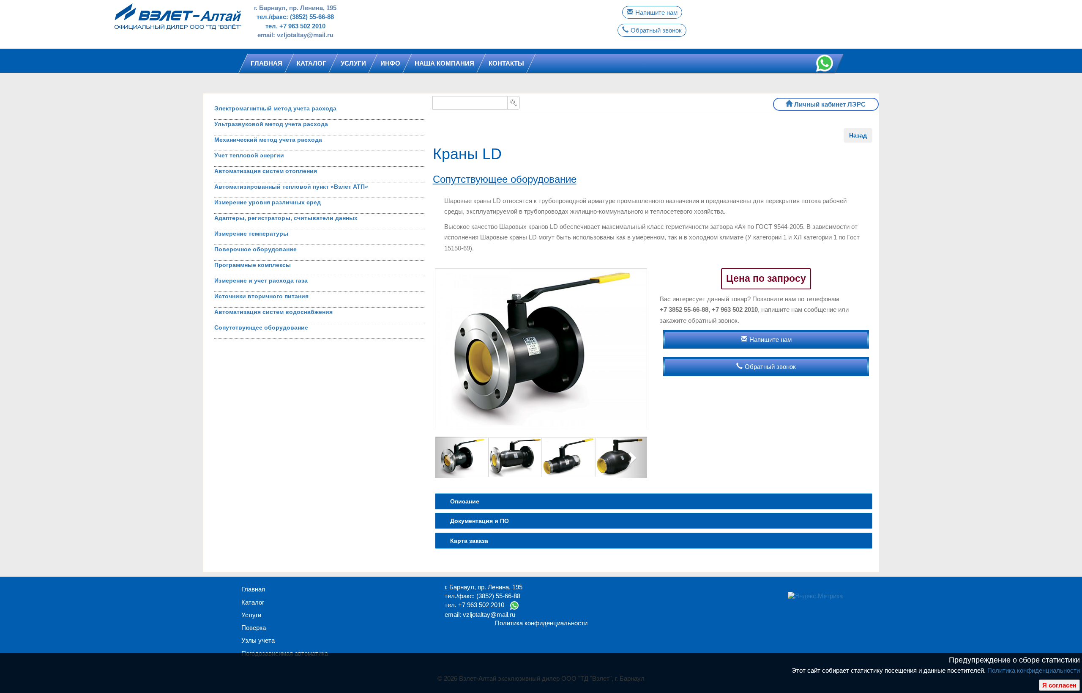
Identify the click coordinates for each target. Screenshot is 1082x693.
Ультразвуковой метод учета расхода (271, 124)
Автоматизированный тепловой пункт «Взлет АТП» (291, 186)
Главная (253, 589)
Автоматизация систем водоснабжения (273, 311)
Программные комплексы (252, 264)
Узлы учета (258, 640)
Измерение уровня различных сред (267, 202)
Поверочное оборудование (255, 249)
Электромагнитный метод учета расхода (275, 108)
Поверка (253, 627)
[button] (451, 457)
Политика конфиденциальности (1033, 670)
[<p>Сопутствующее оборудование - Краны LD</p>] (541, 348)
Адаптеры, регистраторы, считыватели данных (286, 217)
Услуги (251, 615)
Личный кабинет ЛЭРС (830, 104)
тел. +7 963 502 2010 (295, 26)
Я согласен (1059, 685)
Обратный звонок (656, 30)
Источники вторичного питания (261, 296)
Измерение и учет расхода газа (261, 280)
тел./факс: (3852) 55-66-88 (295, 16)
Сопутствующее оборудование (261, 327)
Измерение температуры (251, 233)
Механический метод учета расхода (268, 139)
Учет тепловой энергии (249, 155)
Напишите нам (656, 12)
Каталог (252, 602)
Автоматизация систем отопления (265, 171)
